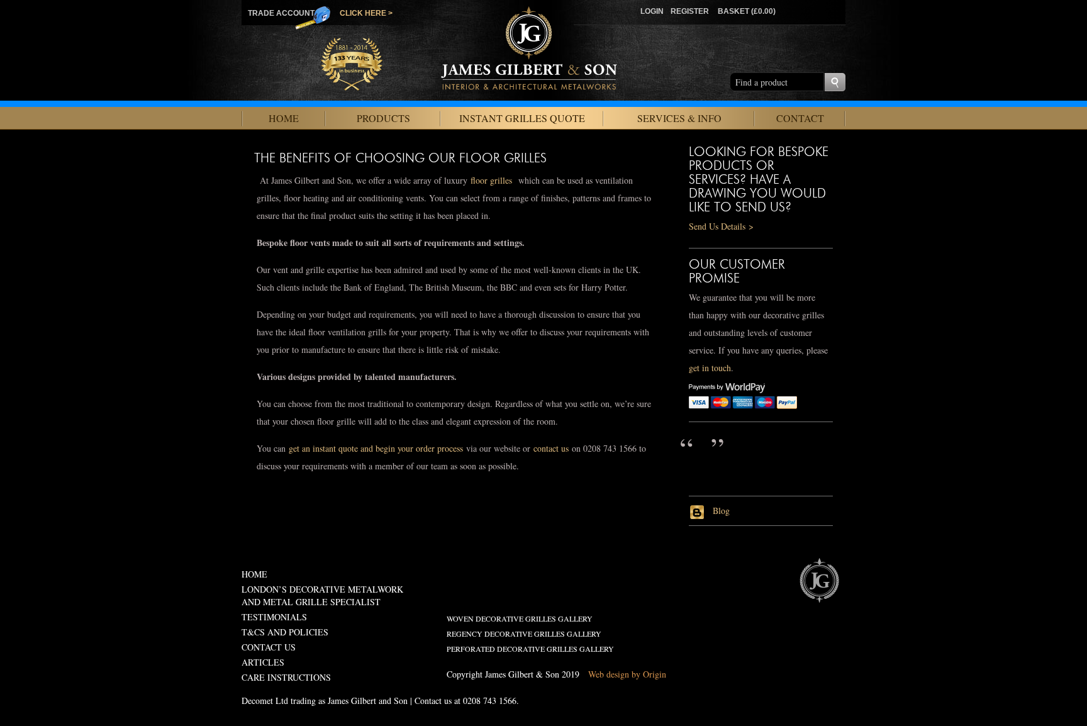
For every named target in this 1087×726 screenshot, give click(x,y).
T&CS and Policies (285, 632)
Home (284, 118)
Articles (263, 662)
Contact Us (269, 647)
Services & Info (679, 118)
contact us (551, 448)
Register (690, 11)
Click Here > (366, 13)
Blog (720, 511)
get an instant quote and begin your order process (376, 448)
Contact (800, 118)
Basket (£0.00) (747, 11)
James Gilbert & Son (819, 580)
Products (383, 118)
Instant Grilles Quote (522, 118)
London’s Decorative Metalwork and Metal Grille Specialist (322, 595)
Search (835, 82)
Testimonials (274, 617)
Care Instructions (286, 677)
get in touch (710, 368)
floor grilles (491, 180)
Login (652, 11)
